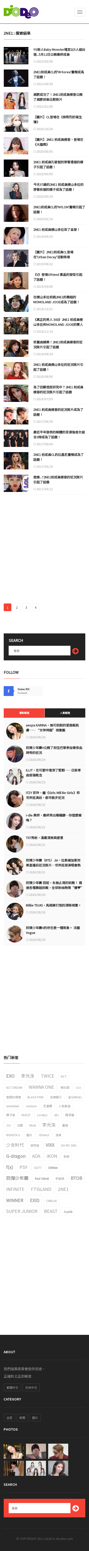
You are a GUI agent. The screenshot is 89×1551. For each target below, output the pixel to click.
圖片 (29, 1135)
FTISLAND (41, 1189)
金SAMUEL (75, 1097)
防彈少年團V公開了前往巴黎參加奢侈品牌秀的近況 (54, 750)
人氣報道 (65, 713)
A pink (68, 1211)
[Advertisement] (44, 551)
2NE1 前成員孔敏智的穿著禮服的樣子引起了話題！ (58, 164)
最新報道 (24, 713)
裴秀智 (34, 1145)
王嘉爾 (47, 1106)
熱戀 (66, 1156)
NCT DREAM (14, 1087)
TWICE (47, 1075)
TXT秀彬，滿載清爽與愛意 (44, 837)
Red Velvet (42, 1178)
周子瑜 (10, 1115)
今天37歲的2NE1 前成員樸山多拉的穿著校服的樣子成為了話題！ (58, 187)
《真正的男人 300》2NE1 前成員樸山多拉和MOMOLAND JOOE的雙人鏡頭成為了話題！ (58, 324)
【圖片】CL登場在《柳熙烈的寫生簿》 (57, 119)
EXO (10, 1075)
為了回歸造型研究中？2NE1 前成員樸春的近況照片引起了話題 (58, 389)
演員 (58, 1135)
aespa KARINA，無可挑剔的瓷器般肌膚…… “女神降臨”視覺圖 (52, 727)
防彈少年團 (17, 1178)
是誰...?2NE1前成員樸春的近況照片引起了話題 (58, 479)
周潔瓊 (69, 1115)
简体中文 (31, 1387)
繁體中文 (12, 1387)
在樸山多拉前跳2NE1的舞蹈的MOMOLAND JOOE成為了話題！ (56, 299)
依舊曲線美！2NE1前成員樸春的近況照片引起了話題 (58, 344)
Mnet (32, 1125)
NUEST (26, 1115)
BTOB (76, 1178)
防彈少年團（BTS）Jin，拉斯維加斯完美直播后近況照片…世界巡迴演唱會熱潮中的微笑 (53, 865)
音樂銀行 (56, 1097)
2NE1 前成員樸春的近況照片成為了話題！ (58, 412)
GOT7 (38, 1167)
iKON (52, 1156)
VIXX (50, 1144)
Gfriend (44, 1135)
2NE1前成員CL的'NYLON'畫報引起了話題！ (59, 209)
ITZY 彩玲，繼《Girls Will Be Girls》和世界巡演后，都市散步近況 (53, 795)
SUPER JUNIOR (22, 1211)
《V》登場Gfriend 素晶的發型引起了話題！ (57, 277)
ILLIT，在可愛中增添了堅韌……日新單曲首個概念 (53, 772)
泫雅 (20, 1125)
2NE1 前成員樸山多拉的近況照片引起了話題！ (58, 367)
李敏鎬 (59, 1178)
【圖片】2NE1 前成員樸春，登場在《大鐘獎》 (58, 142)
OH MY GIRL (69, 1145)
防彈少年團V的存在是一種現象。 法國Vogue (53, 930)
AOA (36, 1156)
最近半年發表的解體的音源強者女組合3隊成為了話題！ (59, 434)
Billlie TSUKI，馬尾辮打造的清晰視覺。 (53, 905)
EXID (35, 1200)
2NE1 (63, 1189)
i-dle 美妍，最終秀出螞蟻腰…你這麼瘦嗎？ (54, 817)
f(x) (9, 1167)
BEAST (51, 1211)
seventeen (12, 1106)
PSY (23, 1167)
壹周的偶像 (13, 1097)
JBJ (56, 1115)
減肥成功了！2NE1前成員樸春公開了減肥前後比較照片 (58, 97)
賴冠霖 (65, 1087)
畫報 (65, 1125)
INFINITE (15, 1189)
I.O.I (78, 1087)
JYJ (8, 1125)
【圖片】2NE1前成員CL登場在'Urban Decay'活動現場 (53, 254)
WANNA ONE (41, 1087)
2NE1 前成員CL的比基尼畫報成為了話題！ (58, 457)
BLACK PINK (35, 1097)
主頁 (9, 1417)
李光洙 (27, 1075)
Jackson (31, 1106)
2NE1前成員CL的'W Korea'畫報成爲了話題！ (58, 74)
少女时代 (15, 1144)
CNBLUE (51, 1201)
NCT (64, 1076)
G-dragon (16, 1156)
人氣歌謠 (64, 1106)
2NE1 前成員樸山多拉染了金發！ (56, 229)
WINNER (14, 1200)
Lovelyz (42, 1115)
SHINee (53, 1167)
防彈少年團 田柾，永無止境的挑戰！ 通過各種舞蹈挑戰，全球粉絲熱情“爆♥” (54, 885)
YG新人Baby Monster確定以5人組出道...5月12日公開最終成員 (59, 52)
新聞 (22, 1417)
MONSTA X (13, 1135)
